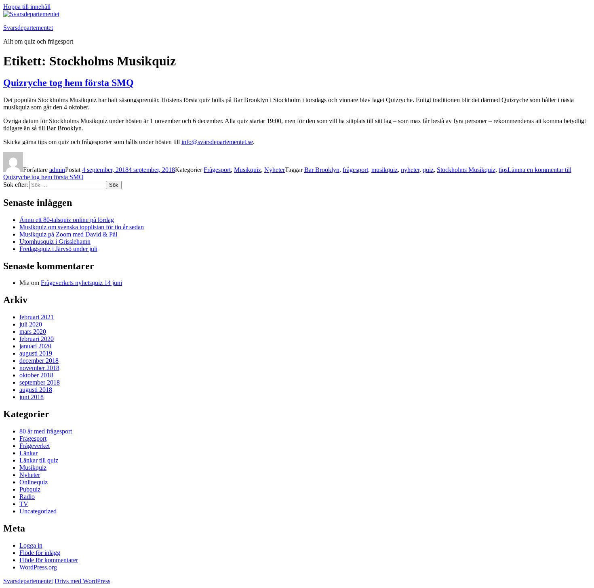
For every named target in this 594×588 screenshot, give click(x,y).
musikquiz (384, 169)
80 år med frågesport (45, 431)
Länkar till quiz (38, 460)
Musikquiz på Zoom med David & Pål (68, 234)
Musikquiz (247, 169)
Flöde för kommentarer (48, 560)
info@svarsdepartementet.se (217, 141)
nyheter (410, 169)
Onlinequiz (33, 482)
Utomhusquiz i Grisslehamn (55, 241)
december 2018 (39, 360)
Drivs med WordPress (82, 581)
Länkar (28, 453)
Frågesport (217, 169)
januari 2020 (35, 346)
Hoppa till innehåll (27, 6)
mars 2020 (32, 331)
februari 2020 (36, 338)
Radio (27, 496)
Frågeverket (34, 445)
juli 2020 (30, 324)
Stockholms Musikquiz (466, 169)
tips (503, 169)
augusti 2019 (35, 353)
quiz (428, 169)
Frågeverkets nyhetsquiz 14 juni (81, 282)
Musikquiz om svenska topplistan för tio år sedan (81, 227)
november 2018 (39, 367)
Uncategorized (38, 511)
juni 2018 (31, 396)
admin (57, 169)
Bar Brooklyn (321, 169)
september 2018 (39, 382)
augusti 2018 (35, 389)
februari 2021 (36, 317)
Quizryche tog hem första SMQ (68, 82)
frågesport (355, 169)
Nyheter (274, 169)
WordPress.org (38, 567)
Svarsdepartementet (28, 27)
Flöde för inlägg (39, 552)
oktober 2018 (36, 375)
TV (23, 503)
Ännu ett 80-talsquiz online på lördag (66, 219)
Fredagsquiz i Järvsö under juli (58, 248)
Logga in (30, 545)
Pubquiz (29, 489)
